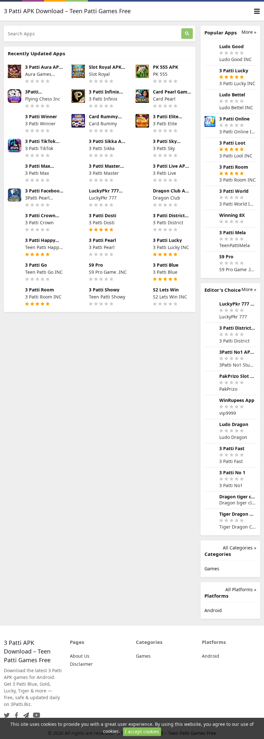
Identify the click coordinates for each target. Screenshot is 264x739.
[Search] (187, 33)
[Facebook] (15, 713)
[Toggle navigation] (257, 11)
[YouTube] (35, 713)
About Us (80, 656)
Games (211, 568)
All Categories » (239, 548)
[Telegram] (25, 713)
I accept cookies (142, 731)
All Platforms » (240, 589)
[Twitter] (7, 713)
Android (213, 610)
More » (248, 32)
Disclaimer (81, 664)
